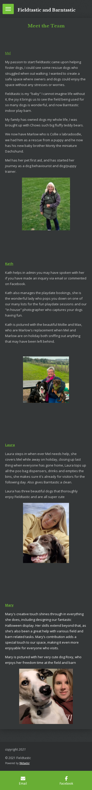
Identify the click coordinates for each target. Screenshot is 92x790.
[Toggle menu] (8, 9)
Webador (24, 763)
